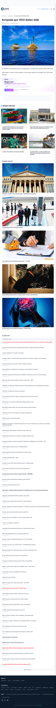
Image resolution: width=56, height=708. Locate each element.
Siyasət (11, 689)
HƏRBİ (25, 687)
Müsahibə (51, 687)
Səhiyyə (6, 689)
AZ (38, 8)
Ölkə (2, 689)
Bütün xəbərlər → (28, 669)
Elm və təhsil (14, 687)
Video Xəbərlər (30, 689)
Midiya (40, 705)
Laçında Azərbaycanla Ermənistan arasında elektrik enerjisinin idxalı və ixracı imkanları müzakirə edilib (13, 128)
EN (40, 8)
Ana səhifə (4, 16)
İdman (29, 687)
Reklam (23, 680)
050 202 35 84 (6, 697)
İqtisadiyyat (10, 16)
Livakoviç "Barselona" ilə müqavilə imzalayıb (13, 151)
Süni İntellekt (18, 689)
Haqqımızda (3, 680)
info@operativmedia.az (48, 694)
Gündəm (20, 687)
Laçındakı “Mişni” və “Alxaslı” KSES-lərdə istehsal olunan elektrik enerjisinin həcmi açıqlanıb (40, 153)
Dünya (8, 687)
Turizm (23, 689)
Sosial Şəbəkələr (16, 680)
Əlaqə (9, 680)
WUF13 (36, 689)
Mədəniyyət (45, 687)
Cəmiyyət (3, 687)
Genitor (28, 85)
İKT (33, 687)
